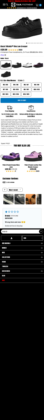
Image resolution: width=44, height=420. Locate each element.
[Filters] (5, 190)
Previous (2, 156)
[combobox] (22, 231)
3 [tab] (29, 43)
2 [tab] (28, 43)
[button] (13, 50)
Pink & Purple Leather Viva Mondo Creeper (33, 166)
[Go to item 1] (8, 199)
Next (40, 156)
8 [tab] (37, 43)
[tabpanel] (22, 26)
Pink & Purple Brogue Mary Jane (11, 166)
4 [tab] (31, 43)
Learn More (9, 116)
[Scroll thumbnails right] (39, 199)
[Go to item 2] (19, 199)
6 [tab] (34, 43)
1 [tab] (26, 43)
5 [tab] (32, 43)
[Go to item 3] (30, 199)
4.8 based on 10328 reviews (27, 8)
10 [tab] (40, 43)
